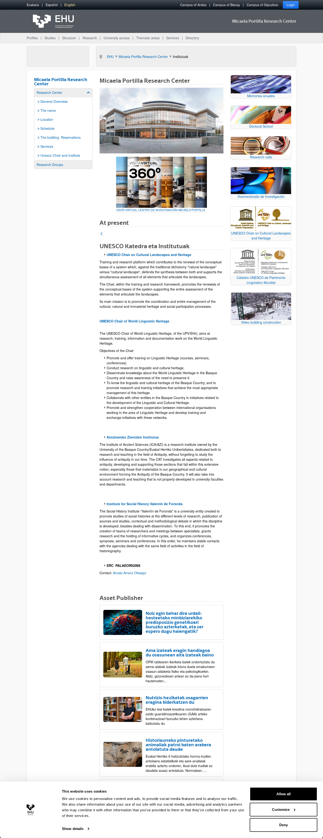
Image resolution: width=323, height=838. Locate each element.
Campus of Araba (193, 4)
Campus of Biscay (226, 4)
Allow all (283, 794)
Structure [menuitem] (69, 37)
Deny (283, 825)
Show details (72, 829)
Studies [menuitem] (50, 37)
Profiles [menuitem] (32, 37)
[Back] (101, 234)
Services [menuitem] (172, 37)
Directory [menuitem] (192, 37)
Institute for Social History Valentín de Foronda (145, 503)
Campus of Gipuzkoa (262, 4)
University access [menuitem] (117, 37)
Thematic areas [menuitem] (148, 37)
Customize (281, 809)
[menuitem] (32, 5)
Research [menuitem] (90, 37)
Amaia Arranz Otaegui (129, 572)
